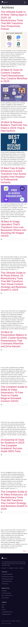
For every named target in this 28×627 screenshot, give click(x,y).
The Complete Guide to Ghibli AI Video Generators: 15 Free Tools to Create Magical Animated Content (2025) (14, 393)
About (3, 604)
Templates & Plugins (7, 581)
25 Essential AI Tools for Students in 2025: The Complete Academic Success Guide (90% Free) (13, 445)
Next (25, 551)
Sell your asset (5, 597)
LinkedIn (21, 568)
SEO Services (5, 583)
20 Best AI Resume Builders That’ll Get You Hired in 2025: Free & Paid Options (14, 126)
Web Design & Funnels (7, 579)
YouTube (16, 568)
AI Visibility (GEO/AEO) (7, 574)
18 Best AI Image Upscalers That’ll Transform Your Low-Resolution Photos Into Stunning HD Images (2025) (13, 228)
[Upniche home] (6, 2)
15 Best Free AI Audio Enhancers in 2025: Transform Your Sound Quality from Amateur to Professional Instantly (13, 175)
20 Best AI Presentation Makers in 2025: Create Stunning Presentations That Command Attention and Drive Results (14, 339)
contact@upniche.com (7, 611)
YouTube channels (6, 593)
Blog (3, 607)
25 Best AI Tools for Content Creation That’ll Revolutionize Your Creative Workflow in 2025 (14, 75)
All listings (4, 590)
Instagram (11, 568)
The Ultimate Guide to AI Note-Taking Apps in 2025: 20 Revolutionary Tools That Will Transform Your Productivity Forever (14, 20)
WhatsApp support (6, 614)
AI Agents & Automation (8, 576)
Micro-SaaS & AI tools (7, 595)
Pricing (3, 609)
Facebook (4, 568)
